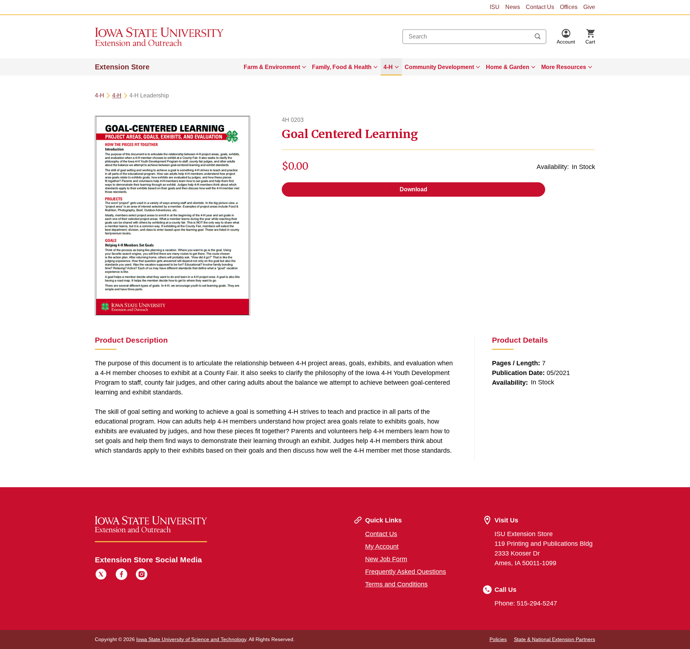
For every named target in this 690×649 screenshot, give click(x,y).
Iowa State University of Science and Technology (191, 639)
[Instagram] (141, 575)
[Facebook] (121, 575)
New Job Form (386, 559)
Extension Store (122, 67)
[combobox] (474, 36)
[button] (566, 36)
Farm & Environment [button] (272, 67)
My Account (382, 546)
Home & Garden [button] (507, 67)
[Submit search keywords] (537, 36)
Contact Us (540, 7)
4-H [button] (388, 67)
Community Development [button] (439, 67)
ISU (495, 7)
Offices (569, 7)
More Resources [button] (563, 67)
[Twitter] (101, 575)
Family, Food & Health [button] (342, 67)
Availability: (553, 166)
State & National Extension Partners (554, 639)
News (512, 7)
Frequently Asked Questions (405, 571)
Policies (498, 639)
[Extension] (159, 36)
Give (589, 7)
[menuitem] (275, 67)
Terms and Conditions (396, 584)
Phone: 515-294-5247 (525, 603)
